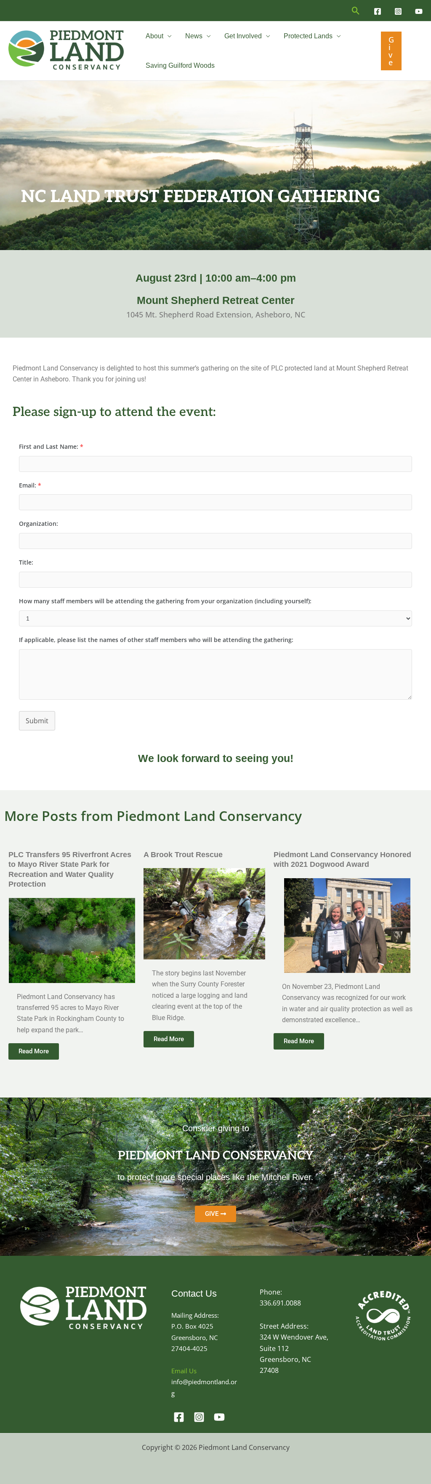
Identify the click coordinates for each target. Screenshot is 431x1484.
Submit (37, 720)
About (154, 36)
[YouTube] (419, 11)
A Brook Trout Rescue (183, 854)
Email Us (184, 1371)
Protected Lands (308, 36)
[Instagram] (398, 11)
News (193, 36)
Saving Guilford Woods (180, 65)
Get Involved (243, 36)
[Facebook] (377, 11)
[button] (356, 10)
